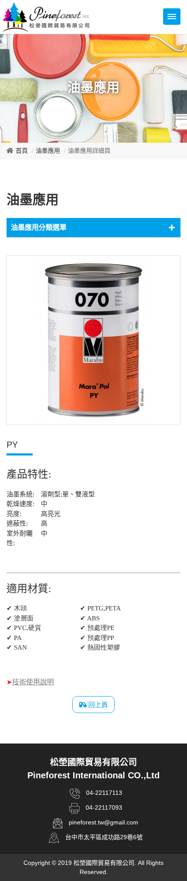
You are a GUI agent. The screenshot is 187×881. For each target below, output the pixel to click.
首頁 (22, 150)
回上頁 (97, 704)
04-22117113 (104, 792)
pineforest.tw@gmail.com (103, 822)
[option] (93, 340)
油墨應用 (48, 150)
